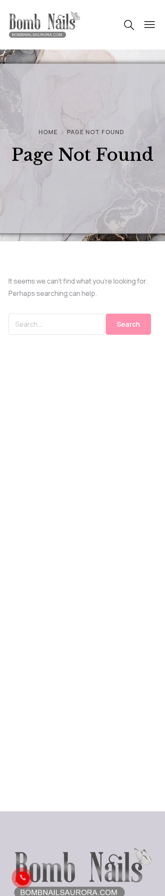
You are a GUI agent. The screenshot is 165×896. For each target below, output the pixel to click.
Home (48, 132)
